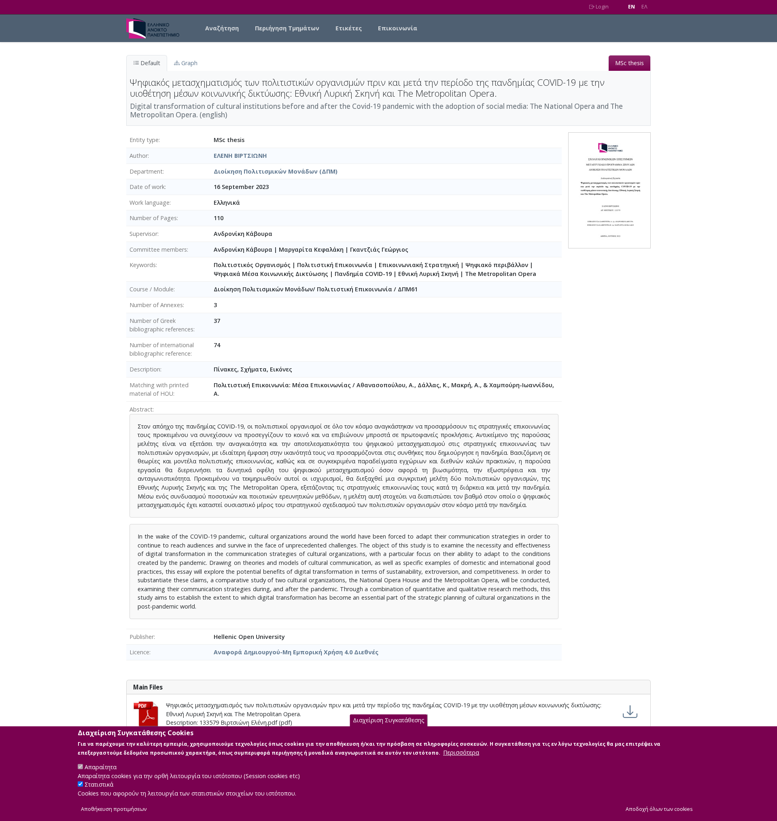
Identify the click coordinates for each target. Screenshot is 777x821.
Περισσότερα (461, 752)
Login (601, 6)
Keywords (143, 265)
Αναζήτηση (222, 28)
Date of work (147, 187)
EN (631, 6)
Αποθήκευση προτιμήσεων (113, 809)
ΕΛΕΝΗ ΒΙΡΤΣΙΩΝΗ (240, 155)
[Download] (630, 711)
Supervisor (143, 234)
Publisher (142, 637)
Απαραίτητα (101, 767)
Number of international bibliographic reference (162, 349)
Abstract (141, 409)
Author (139, 155)
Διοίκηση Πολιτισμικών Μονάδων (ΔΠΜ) (276, 171)
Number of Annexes (156, 305)
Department (146, 171)
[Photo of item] (609, 190)
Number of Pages (153, 218)
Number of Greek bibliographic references (161, 325)
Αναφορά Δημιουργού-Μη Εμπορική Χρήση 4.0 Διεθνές (296, 652)
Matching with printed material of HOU (159, 389)
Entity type (144, 140)
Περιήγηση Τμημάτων (287, 28)
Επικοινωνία (397, 28)
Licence (139, 652)
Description (145, 369)
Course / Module (152, 289)
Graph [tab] (188, 63)
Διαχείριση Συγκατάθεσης (389, 720)
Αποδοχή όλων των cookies (659, 809)
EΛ (644, 6)
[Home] (156, 28)
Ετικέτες (348, 28)
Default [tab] (149, 63)
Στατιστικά (99, 785)
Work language (150, 202)
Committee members (158, 249)
